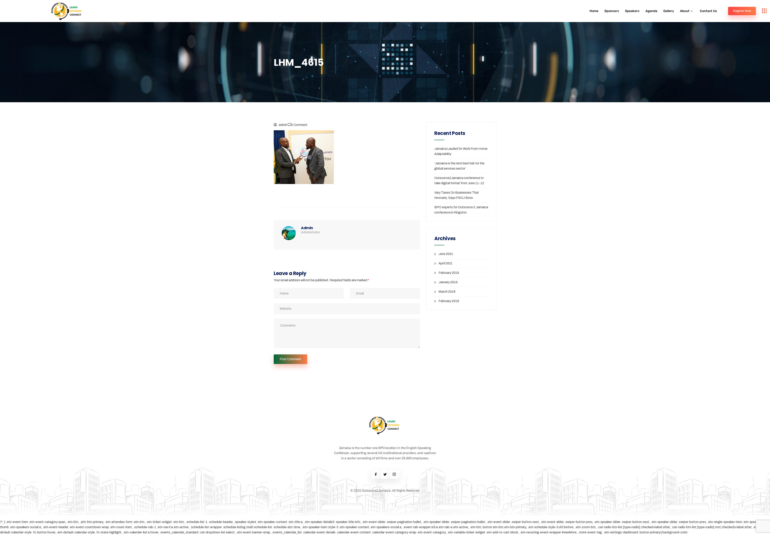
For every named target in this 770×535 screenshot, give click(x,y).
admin (283, 124)
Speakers (632, 11)
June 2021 (446, 254)
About (684, 11)
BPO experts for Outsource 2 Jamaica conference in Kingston (461, 209)
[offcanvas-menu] (764, 11)
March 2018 (447, 291)
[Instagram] (394, 474)
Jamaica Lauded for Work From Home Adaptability (460, 151)
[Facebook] (375, 474)
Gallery (668, 11)
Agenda (651, 11)
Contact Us (708, 11)
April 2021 (446, 263)
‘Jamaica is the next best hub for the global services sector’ (459, 166)
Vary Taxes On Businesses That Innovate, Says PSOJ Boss (456, 195)
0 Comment (299, 124)
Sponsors (611, 11)
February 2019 (449, 272)
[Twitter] (385, 474)
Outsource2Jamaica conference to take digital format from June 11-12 (459, 180)
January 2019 (448, 282)
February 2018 (449, 301)
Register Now (742, 10)
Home (594, 11)
